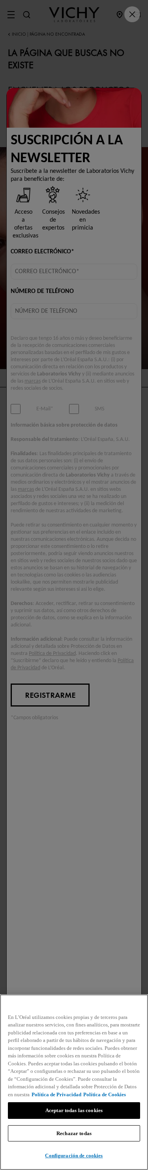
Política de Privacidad (56, 1094)
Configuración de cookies (74, 1156)
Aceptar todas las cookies (74, 1110)
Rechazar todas (74, 1133)
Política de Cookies (104, 1094)
